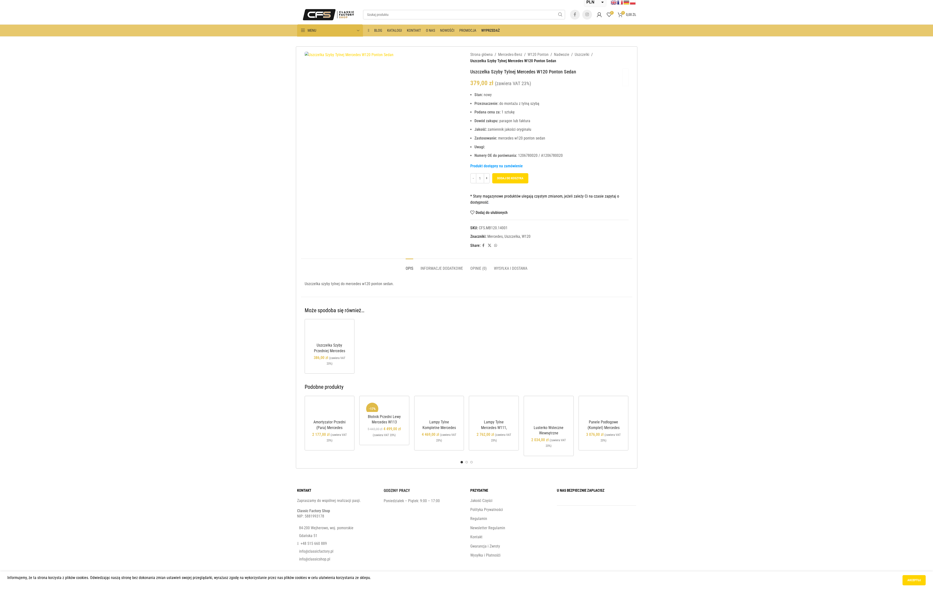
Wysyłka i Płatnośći (485, 555)
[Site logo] (327, 14)
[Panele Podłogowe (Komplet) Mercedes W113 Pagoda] (603, 409)
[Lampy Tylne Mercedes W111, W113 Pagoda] (494, 409)
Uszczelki (582, 54)
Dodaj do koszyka (510, 178)
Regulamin (478, 518)
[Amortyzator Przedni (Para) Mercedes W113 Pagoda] (330, 409)
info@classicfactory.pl (316, 551)
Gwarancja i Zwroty (485, 546)
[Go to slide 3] (471, 462)
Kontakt (476, 537)
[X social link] (489, 245)
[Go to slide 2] (466, 462)
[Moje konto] (599, 15)
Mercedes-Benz (510, 54)
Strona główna (481, 54)
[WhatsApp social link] (496, 245)
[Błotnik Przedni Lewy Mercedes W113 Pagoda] (384, 406)
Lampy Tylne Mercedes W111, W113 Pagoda (494, 427)
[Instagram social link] (587, 15)
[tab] (409, 266)
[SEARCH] (560, 15)
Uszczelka (512, 236)
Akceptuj (914, 580)
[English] (614, 2)
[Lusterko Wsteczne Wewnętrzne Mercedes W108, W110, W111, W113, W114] (549, 412)
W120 (526, 236)
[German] (626, 2)
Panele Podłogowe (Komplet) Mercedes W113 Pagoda (604, 427)
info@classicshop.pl (314, 559)
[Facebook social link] (575, 15)
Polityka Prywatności (486, 509)
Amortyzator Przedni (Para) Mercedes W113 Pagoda (329, 427)
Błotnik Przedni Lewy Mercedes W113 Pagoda (384, 422)
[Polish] (633, 2)
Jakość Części (481, 500)
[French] (620, 2)
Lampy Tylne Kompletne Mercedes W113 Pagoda (439, 427)
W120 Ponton (538, 54)
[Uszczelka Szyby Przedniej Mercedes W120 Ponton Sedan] (330, 332)
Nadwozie (561, 54)
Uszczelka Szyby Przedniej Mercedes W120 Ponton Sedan (329, 351)
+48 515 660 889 (314, 543)
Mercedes (495, 236)
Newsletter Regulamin (487, 528)
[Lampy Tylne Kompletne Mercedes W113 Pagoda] (439, 409)
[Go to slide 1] (462, 462)
